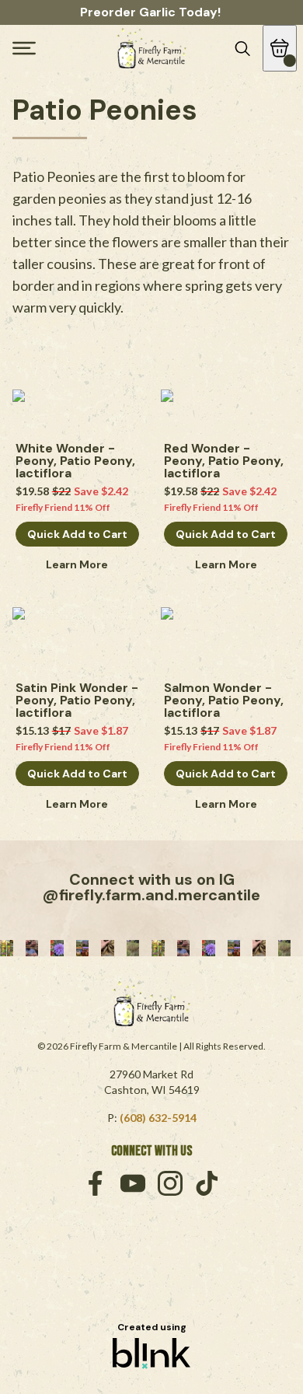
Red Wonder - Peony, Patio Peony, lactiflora (225, 461)
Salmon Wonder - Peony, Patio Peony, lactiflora (225, 700)
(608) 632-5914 (158, 1117)
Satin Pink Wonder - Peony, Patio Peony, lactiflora (77, 700)
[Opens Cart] (280, 48)
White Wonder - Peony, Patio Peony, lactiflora (77, 461)
